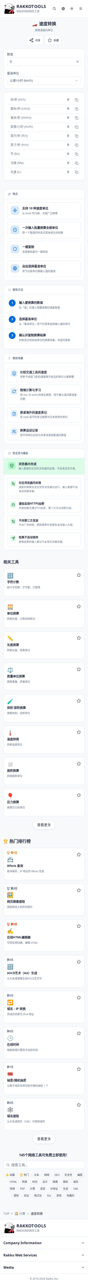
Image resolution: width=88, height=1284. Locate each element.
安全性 (68, 1175)
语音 (42, 1189)
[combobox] (44, 80)
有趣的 (70, 1195)
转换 (24, 1182)
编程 (79, 1175)
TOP (6, 1213)
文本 (36, 1175)
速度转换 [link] (37, 1213)
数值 (10, 54)
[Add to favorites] (79, 575)
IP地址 (54, 1189)
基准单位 (13, 73)
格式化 (38, 1195)
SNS (75, 1189)
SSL (49, 1195)
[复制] (76, 100)
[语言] (63, 8)
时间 (34, 1182)
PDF (22, 1189)
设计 (45, 1182)
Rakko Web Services (20, 1255)
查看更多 (44, 824)
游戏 (59, 1195)
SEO (56, 1175)
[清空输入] (77, 61)
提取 (16, 1195)
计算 (32, 1189)
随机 (65, 1182)
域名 (75, 1182)
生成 (65, 1189)
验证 (26, 1195)
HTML (13, 1182)
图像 (55, 1182)
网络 (46, 1175)
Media (8, 1267)
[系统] (71, 8)
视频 (12, 1189)
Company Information (22, 1242)
